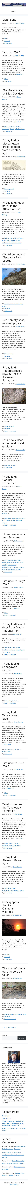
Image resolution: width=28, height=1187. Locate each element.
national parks (20, 650)
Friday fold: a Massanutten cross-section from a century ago (11, 147)
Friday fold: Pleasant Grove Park (12, 860)
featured (7, 41)
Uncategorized (9, 189)
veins (10, 845)
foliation (20, 238)
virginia (13, 465)
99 (9, 1027)
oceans (12, 304)
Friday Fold (5, 240)
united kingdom (19, 129)
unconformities (15, 1014)
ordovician (5, 129)
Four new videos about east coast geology (13, 443)
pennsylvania (6, 751)
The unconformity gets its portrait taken (13, 971)
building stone (8, 238)
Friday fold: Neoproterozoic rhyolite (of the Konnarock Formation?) (12, 374)
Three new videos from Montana (13, 536)
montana (15, 567)
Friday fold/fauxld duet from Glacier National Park (13, 627)
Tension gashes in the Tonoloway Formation (13, 807)
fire (5, 954)
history (18, 126)
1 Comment (8, 81)
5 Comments (8, 358)
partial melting (16, 243)
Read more (19, 74)
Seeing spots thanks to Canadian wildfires (10, 906)
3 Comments (8, 131)
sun (8, 954)
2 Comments (8, 245)
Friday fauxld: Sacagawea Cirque (11, 667)
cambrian (12, 126)
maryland (7, 465)
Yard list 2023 (11, 52)
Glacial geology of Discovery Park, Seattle (13, 257)
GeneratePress (14, 1184)
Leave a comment (10, 431)
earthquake (8, 560)
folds (15, 238)
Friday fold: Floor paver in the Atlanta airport (13, 206)
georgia (12, 240)
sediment (12, 569)
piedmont (19, 520)
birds (6, 79)
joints (6, 843)
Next (13, 1027)
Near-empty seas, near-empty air (13, 321)
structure (16, 843)
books (6, 126)
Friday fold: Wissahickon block (10, 715)
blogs (6, 38)
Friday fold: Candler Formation (9, 480)
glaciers (6, 304)
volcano (18, 569)
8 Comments (8, 43)
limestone (16, 562)
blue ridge (7, 518)
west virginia (17, 845)
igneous (9, 562)
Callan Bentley (6, 1152)
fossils (4, 562)
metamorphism (7, 243)
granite (17, 240)
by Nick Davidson (13, 92)
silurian (12, 129)
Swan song (9, 19)
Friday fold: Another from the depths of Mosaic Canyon (13, 1155)
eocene (14, 560)
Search (4, 1035)
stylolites (5, 845)
